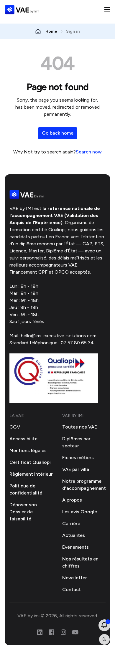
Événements (75, 547)
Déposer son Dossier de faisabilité (23, 512)
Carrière (71, 523)
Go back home (57, 133)
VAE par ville (75, 469)
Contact (71, 589)
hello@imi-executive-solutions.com (58, 335)
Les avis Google (79, 512)
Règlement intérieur (31, 474)
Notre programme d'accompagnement (84, 484)
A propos (72, 500)
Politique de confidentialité (25, 489)
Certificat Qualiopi (30, 462)
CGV (14, 427)
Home (51, 31)
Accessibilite (23, 438)
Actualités (73, 535)
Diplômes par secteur (76, 442)
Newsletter (74, 577)
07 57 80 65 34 (77, 342)
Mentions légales (28, 450)
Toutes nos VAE (79, 427)
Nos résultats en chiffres (80, 562)
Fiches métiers (78, 457)
